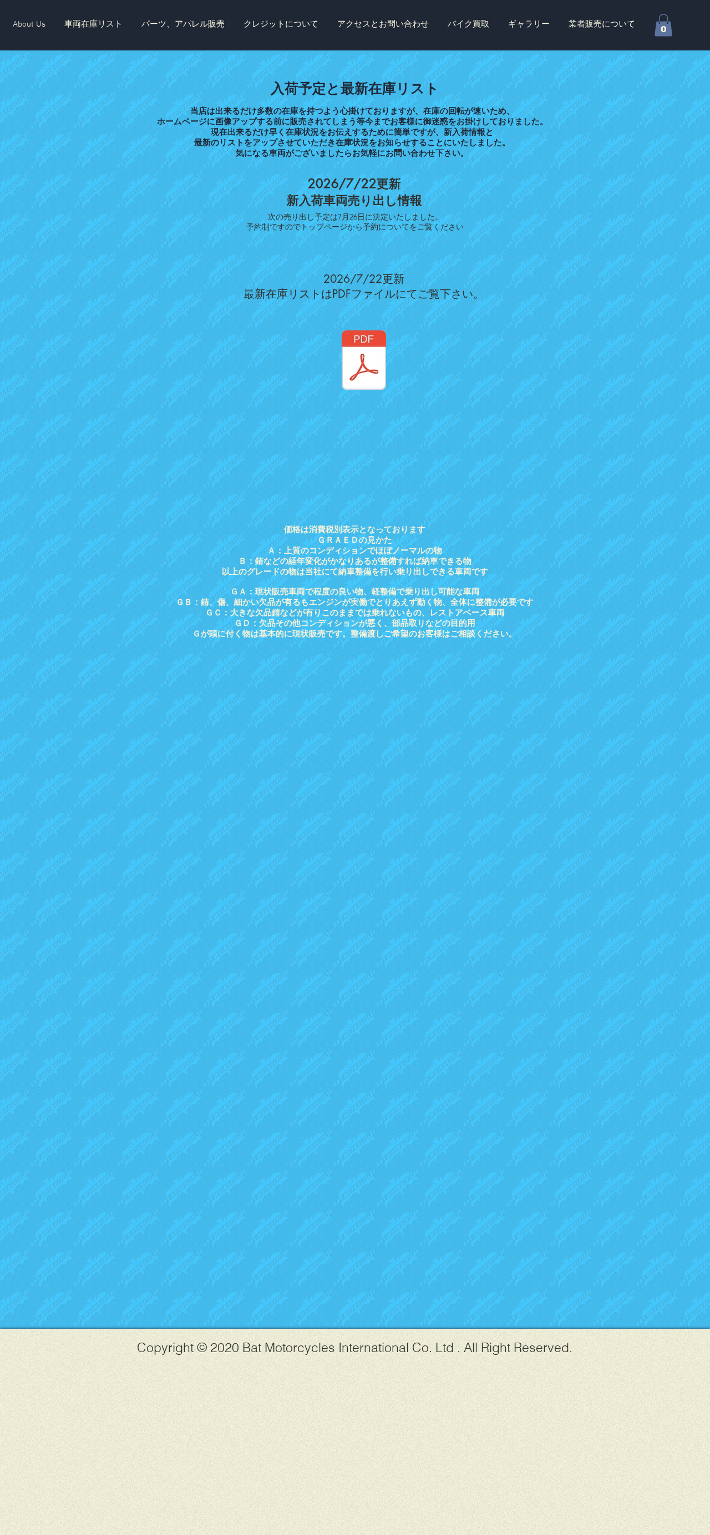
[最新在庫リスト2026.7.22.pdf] (364, 361)
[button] (93, 24)
